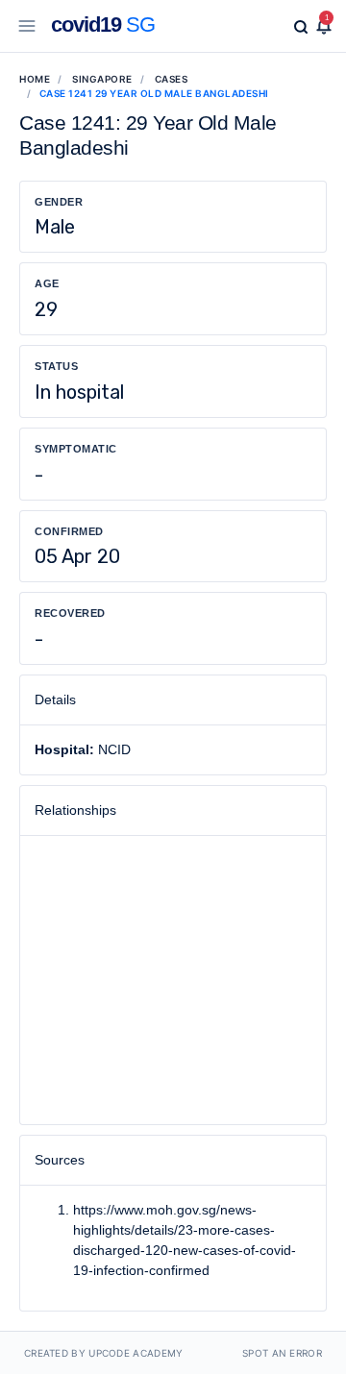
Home (34, 79)
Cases (171, 79)
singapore (102, 79)
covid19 (103, 24)
